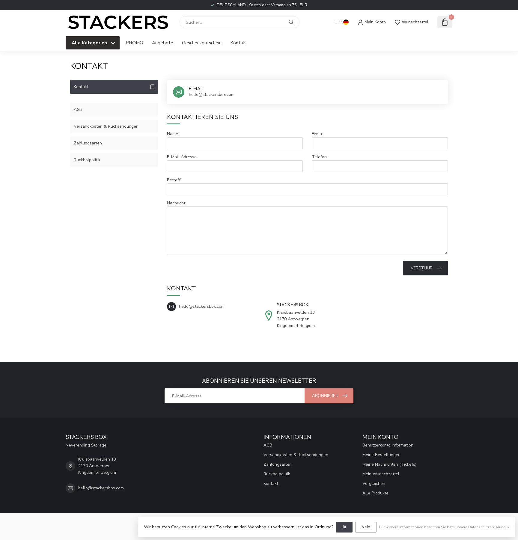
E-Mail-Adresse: (182, 157)
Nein (366, 527)
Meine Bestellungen (381, 455)
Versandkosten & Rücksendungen (106, 126)
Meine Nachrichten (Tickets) (389, 464)
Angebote (162, 43)
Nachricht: (176, 203)
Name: (173, 134)
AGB (78, 109)
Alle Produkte (375, 493)
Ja (344, 527)
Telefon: (320, 157)
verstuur (422, 268)
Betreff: (174, 180)
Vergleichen (373, 483)
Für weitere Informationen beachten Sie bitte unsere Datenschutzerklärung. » (444, 527)
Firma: (317, 134)
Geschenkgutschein (202, 43)
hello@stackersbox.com (101, 488)
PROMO (134, 43)
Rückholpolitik (87, 160)
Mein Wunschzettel (380, 474)
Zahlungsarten (88, 143)
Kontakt (238, 43)
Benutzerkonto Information (387, 445)
